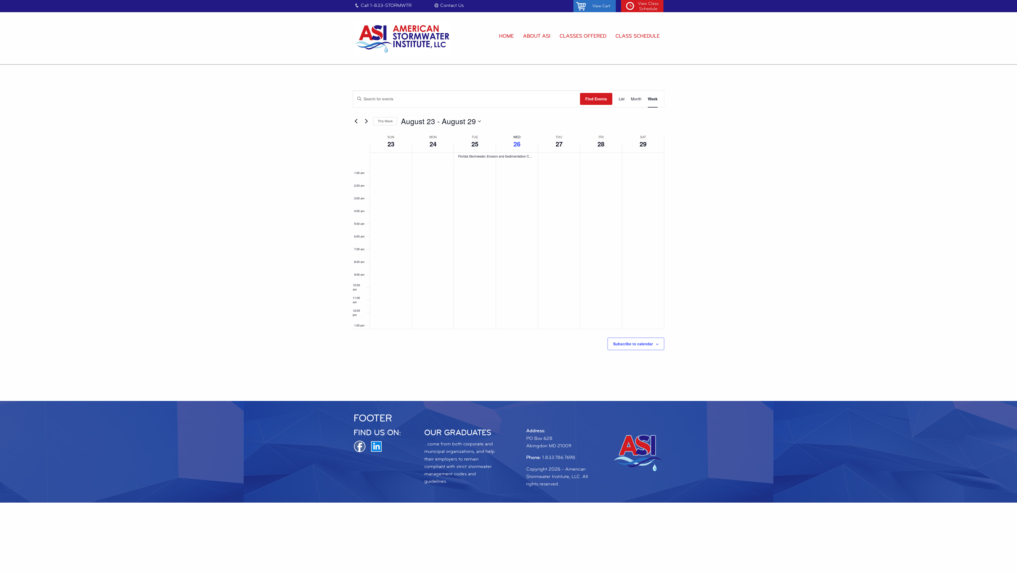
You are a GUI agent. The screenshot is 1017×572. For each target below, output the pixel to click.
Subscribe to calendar (633, 343)
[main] (508, 233)
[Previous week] (356, 121)
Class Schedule (637, 36)
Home (506, 36)
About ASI (536, 36)
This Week (385, 121)
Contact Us (452, 5)
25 (474, 143)
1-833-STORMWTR (391, 5)
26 (517, 143)
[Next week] (366, 121)
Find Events (596, 98)
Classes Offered (583, 36)
